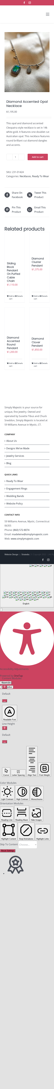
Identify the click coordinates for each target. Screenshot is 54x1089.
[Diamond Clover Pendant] (39, 320)
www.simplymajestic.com (25, 538)
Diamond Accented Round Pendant (13, 343)
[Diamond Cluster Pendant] (39, 243)
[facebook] (24, 3)
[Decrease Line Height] (4, 741)
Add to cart (38, 157)
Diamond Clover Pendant (38, 342)
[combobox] (27, 585)
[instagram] (29, 3)
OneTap (18, 675)
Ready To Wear (40, 176)
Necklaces (25, 176)
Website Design (11, 554)
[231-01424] (27, 62)
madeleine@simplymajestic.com (30, 534)
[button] (1, 609)
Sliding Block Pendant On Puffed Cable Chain (13, 272)
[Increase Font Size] (4, 687)
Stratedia (25, 554)
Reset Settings (7, 851)
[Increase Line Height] (4, 728)
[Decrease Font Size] (4, 700)
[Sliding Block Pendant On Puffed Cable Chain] (15, 245)
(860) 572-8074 (21, 530)
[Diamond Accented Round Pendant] (15, 320)
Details (19, 296)
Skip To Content (9, 844)
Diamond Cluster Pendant (38, 262)
